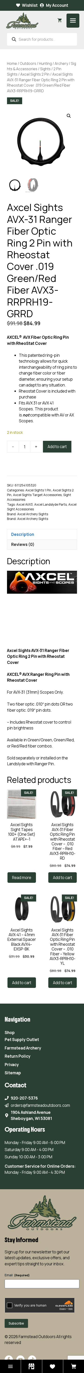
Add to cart (57, 446)
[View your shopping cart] (59, 21)
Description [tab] (22, 534)
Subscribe (16, 1323)
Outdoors (28, 63)
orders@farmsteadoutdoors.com (40, 1105)
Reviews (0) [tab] (23, 544)
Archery (61, 63)
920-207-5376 (24, 1098)
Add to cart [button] (62, 877)
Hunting (45, 63)
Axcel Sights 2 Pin (34, 74)
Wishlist (30, 5)
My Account (57, 5)
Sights (45, 68)
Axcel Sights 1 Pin (38, 490)
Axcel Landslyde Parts (50, 504)
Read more (21, 877)
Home (12, 63)
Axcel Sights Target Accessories (37, 495)
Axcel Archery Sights (32, 514)
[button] (69, 116)
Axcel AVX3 (24, 504)
